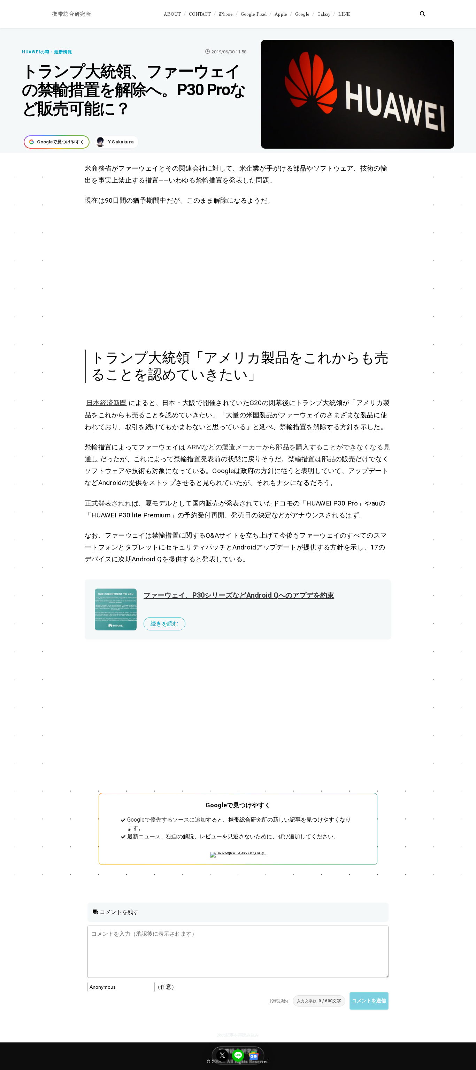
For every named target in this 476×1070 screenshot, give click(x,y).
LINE (344, 13)
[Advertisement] (238, 276)
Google (302, 13)
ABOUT (172, 13)
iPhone (226, 13)
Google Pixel (254, 13)
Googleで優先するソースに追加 (166, 819)
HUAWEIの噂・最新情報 (47, 52)
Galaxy (323, 13)
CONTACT (200, 13)
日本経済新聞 (106, 403)
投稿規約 (279, 1001)
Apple (281, 13)
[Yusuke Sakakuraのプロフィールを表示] (116, 142)
